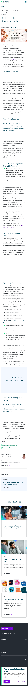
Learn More (4, 465)
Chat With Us (6, 628)
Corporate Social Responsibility (9, 445)
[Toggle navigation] (26, 2)
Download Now (13, 386)
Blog (7, 10)
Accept (6, 681)
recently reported (14, 59)
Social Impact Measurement (8, 447)
